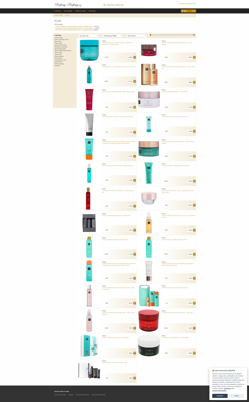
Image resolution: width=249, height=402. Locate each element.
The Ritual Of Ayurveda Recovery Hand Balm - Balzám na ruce (118, 91)
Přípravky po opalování (61, 47)
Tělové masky (58, 52)
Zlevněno (92, 11)
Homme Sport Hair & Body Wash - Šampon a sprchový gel (117, 116)
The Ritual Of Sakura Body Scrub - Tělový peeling (175, 91)
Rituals (67, 15)
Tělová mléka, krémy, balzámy (63, 50)
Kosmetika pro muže (60, 60)
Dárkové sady (80, 11)
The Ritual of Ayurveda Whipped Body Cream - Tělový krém (177, 312)
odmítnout (227, 388)
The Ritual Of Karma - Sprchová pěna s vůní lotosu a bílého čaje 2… (74, 26)
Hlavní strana (59, 15)
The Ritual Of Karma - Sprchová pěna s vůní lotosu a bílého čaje (118, 66)
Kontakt (193, 3)
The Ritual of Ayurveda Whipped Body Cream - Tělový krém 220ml (74, 30)
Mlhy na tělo (58, 41)
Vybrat (237, 396)
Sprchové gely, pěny (60, 49)
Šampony (57, 65)
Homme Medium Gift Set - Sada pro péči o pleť (114, 362)
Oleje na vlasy (58, 43)
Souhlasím (220, 396)
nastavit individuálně (219, 390)
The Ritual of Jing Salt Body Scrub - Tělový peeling (175, 337)
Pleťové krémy (58, 62)
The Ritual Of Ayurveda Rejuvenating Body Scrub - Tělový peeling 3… (75, 28)
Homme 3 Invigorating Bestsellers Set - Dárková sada (116, 215)
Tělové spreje (58, 58)
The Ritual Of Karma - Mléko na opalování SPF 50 (174, 239)
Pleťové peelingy (59, 64)
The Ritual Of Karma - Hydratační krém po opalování (175, 165)
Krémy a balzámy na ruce (62, 39)
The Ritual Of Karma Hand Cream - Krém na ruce (174, 116)
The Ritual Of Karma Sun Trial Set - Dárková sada (174, 287)
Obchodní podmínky (184, 3)
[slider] (150, 35)
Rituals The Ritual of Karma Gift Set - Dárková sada (115, 337)
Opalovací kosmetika (60, 45)
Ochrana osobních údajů (98, 394)
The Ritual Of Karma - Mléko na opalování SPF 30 (115, 239)
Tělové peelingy (59, 56)
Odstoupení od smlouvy (82, 394)
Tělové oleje (58, 54)
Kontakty (70, 394)
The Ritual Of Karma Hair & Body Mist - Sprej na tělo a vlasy (117, 165)
